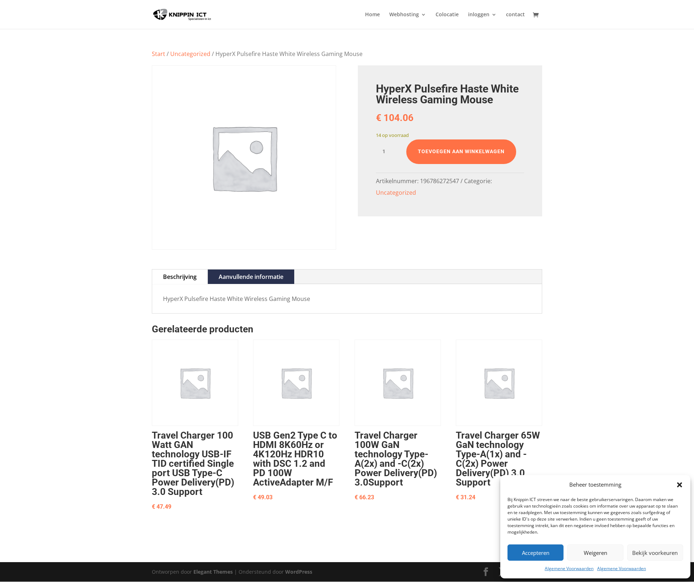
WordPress (298, 571)
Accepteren (535, 552)
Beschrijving (180, 277)
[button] (679, 484)
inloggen (478, 15)
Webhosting (404, 15)
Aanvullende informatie (251, 277)
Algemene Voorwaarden (569, 568)
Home (372, 15)
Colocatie (447, 15)
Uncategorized (190, 54)
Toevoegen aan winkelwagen (461, 151)
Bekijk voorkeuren (655, 552)
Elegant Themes (213, 571)
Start (158, 54)
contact (515, 15)
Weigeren (595, 552)
